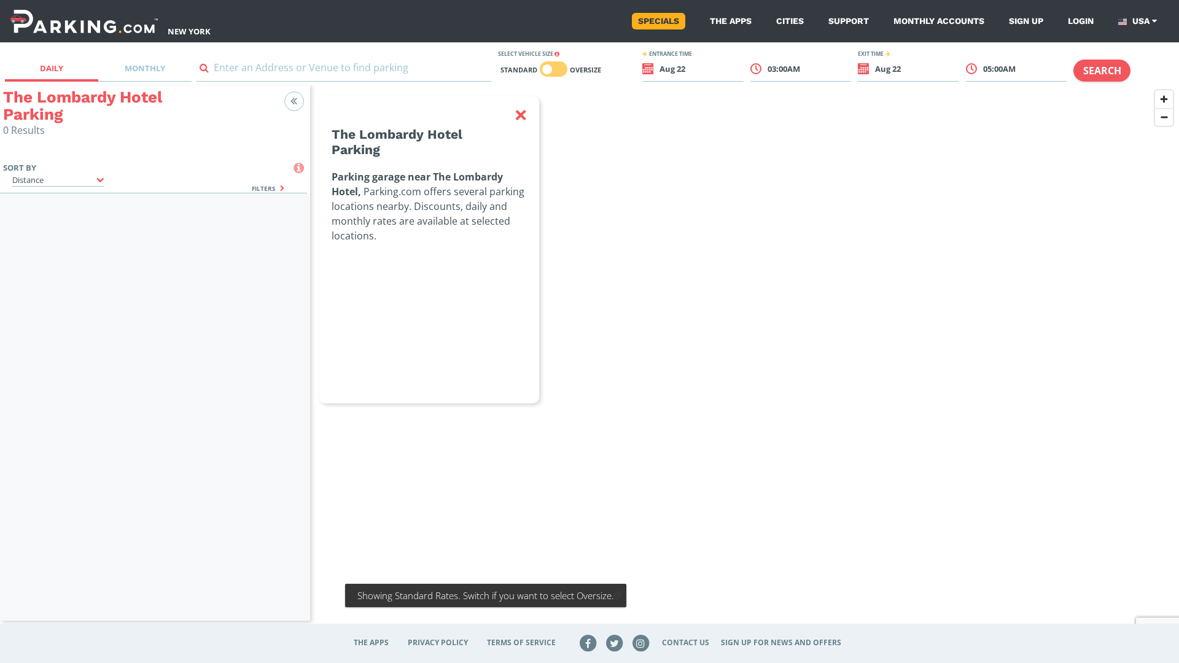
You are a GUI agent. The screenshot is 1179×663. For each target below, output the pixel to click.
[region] (744, 360)
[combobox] (343, 70)
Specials (658, 21)
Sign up (1026, 21)
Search (1102, 70)
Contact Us (685, 642)
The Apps (731, 21)
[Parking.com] (84, 21)
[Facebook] (588, 642)
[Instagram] (640, 642)
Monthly (145, 68)
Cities (790, 21)
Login (1081, 21)
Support (848, 21)
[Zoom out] (1164, 117)
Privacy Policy (438, 642)
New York (189, 31)
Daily (51, 68)
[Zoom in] (1164, 99)
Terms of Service (521, 642)
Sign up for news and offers (781, 642)
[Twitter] (615, 642)
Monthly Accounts (938, 21)
